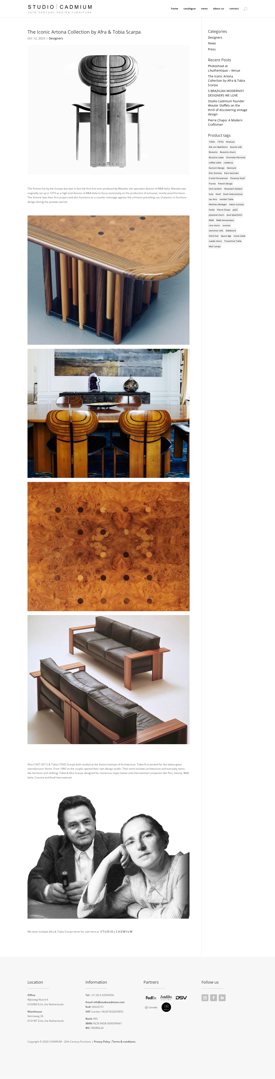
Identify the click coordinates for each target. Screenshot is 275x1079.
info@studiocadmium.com (109, 1002)
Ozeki (212, 209)
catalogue (189, 8)
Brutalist (213, 151)
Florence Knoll (237, 178)
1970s (220, 141)
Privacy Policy (102, 1041)
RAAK (211, 220)
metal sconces (236, 204)
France (212, 183)
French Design (225, 183)
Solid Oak (213, 235)
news (204, 8)
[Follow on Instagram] (205, 997)
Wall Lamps (215, 246)
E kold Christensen (218, 178)
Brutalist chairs (228, 151)
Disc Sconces (215, 173)
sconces (226, 225)
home (174, 8)
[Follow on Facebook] (213, 997)
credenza (228, 162)
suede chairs (215, 240)
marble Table (226, 199)
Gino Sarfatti (215, 188)
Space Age (226, 235)
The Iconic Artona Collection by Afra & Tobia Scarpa (226, 80)
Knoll (218, 194)
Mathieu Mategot (218, 204)
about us (218, 8)
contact (234, 8)
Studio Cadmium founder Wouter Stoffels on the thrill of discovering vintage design (227, 107)
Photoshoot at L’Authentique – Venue (224, 68)
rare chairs (214, 225)
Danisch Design (217, 167)
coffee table (215, 162)
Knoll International (233, 194)
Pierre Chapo (223, 209)
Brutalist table (216, 157)
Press (212, 49)
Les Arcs (213, 199)
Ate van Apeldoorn (218, 146)
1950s (212, 141)
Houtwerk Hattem (233, 188)
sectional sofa (216, 230)
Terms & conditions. (124, 1041)
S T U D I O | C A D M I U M (116, 931)
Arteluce (230, 141)
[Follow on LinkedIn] (222, 997)
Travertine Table (232, 240)
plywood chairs (216, 214)
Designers (56, 38)
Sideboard (231, 230)
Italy (211, 194)
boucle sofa (236, 146)
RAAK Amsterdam (225, 220)
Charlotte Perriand (235, 157)
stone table (239, 235)
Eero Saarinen (231, 173)
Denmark (231, 167)
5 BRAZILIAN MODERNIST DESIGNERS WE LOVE (226, 93)
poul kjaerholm (234, 214)
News (212, 43)
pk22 (235, 209)
